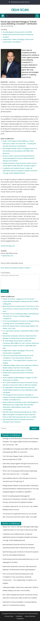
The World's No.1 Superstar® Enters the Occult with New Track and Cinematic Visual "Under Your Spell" (20, 515)
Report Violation (25, 268)
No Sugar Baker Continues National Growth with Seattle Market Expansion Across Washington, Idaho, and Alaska (20, 390)
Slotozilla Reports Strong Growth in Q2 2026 (17, 32)
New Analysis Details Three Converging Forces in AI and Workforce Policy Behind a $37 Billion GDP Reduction (20, 151)
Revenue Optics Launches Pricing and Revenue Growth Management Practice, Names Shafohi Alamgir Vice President (19, 158)
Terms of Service (30, 616)
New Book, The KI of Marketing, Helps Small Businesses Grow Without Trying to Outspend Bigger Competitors (21, 316)
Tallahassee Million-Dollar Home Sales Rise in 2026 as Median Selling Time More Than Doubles (20, 589)
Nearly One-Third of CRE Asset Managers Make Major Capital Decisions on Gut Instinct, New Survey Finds (20, 528)
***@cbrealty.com (7, 256)
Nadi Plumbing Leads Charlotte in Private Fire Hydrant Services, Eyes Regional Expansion (21, 553)
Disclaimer (14, 268)
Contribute (19, 616)
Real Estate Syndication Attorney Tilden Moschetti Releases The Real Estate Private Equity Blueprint (20, 568)
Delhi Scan (20, 10)
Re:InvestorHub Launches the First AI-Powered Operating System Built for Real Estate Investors (19, 546)
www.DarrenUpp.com (8, 246)
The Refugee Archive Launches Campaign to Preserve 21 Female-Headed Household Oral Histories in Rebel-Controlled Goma (20, 397)
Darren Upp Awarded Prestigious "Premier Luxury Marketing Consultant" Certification (19, 23)
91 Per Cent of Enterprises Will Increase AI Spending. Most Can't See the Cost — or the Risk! (20, 472)
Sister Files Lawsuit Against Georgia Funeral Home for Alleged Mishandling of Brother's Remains (20, 465)
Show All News (5, 268)
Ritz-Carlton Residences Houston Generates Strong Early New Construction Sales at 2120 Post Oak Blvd (20, 596)
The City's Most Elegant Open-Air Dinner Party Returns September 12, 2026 (18, 457)
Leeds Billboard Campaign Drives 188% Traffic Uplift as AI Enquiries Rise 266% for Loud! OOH (21, 450)
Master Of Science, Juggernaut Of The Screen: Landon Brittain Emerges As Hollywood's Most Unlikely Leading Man (20, 301)
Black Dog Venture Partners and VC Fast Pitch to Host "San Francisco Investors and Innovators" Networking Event (21, 308)
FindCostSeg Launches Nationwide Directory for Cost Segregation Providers (20, 560)
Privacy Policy (9, 616)
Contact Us (20, 619)
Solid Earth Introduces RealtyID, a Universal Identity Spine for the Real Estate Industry (20, 603)
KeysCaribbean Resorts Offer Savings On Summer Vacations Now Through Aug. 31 (20, 479)
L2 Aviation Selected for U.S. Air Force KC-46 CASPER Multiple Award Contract (20, 508)
